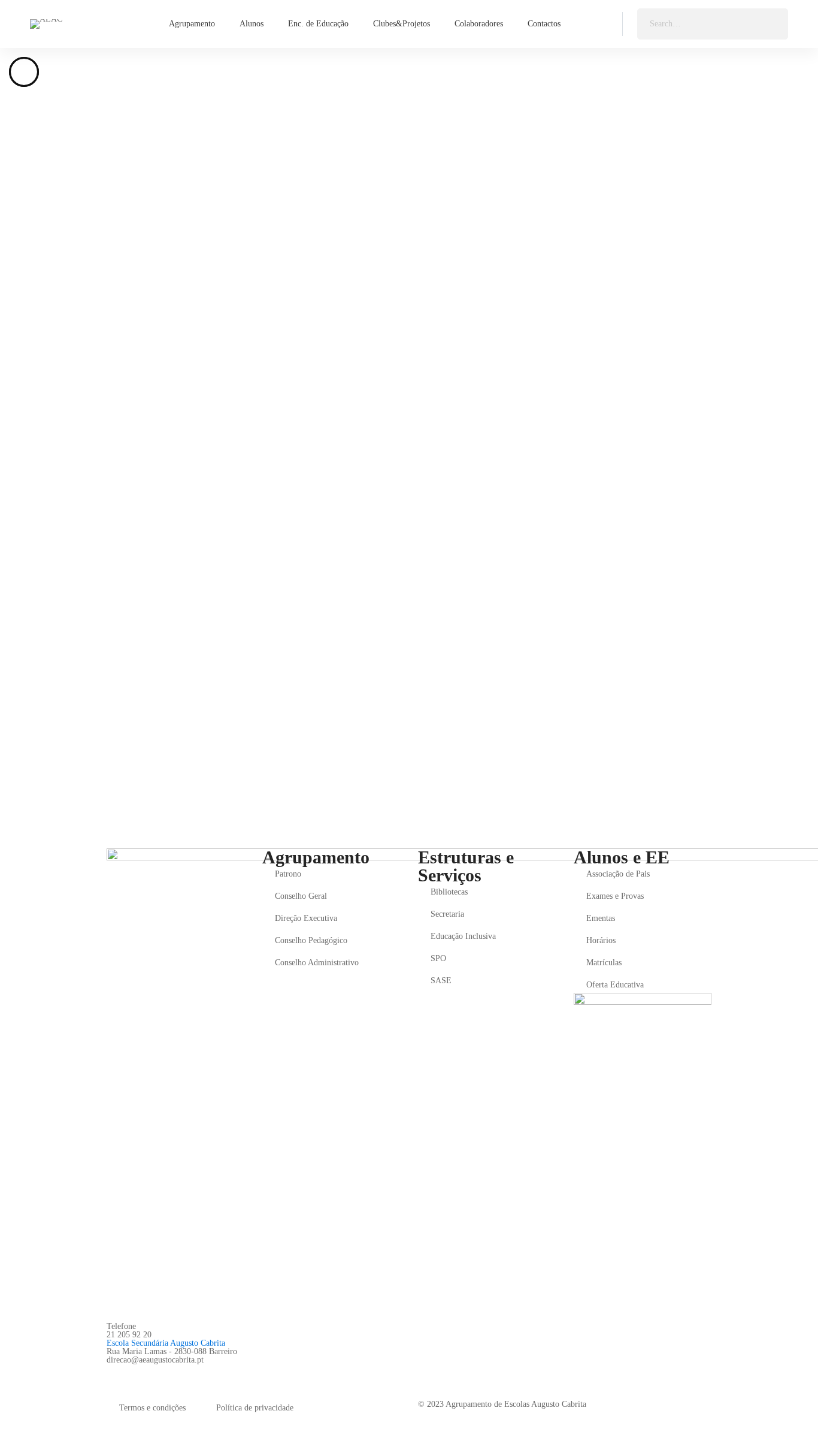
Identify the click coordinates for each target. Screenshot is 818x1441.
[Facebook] (111, 1373)
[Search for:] (712, 23)
